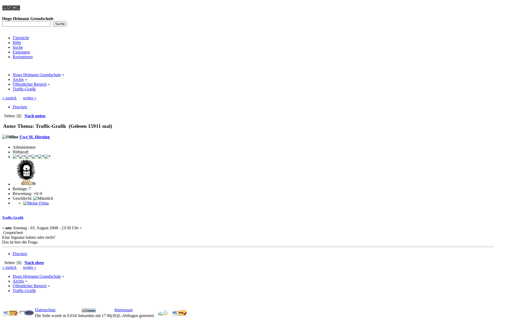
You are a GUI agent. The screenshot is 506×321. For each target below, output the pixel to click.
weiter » (29, 98)
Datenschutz (45, 310)
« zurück (9, 98)
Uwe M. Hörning (35, 137)
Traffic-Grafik (12, 218)
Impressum (123, 310)
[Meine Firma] (36, 203)
